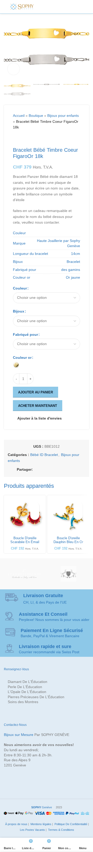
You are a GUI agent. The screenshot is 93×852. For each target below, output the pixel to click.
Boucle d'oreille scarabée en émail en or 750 (24, 542)
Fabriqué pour (25, 334)
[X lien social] (42, 469)
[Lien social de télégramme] (73, 469)
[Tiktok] (70, 7)
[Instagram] (53, 7)
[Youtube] (64, 7)
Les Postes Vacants (32, 829)
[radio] (16, 365)
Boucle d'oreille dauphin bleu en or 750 (68, 542)
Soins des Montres (23, 702)
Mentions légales (40, 824)
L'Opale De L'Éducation (27, 692)
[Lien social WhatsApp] (67, 469)
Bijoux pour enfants (63, 115)
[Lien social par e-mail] (48, 469)
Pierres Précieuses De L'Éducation (36, 697)
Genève (41, 807)
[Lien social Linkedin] (61, 469)
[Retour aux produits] (22, 138)
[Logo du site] (22, 6)
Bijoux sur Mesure (18, 735)
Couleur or (22, 357)
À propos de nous (15, 824)
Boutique (36, 115)
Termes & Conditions (60, 829)
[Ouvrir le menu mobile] (80, 7)
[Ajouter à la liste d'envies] (34, 506)
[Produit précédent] (16, 138)
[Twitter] (47, 7)
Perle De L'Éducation (25, 687)
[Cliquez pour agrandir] (13, 69)
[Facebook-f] (41, 7)
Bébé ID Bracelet (44, 455)
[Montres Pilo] (68, 574)
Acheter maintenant (37, 406)
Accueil (19, 115)
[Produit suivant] (28, 138)
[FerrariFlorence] (25, 574)
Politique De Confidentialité (70, 824)
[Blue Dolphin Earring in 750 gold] (68, 516)
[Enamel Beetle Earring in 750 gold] (24, 516)
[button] (34, 515)
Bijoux (18, 311)
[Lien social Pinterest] (54, 469)
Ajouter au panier (35, 392)
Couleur (20, 288)
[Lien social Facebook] (36, 469)
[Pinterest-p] (59, 7)
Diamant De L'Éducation (27, 682)
